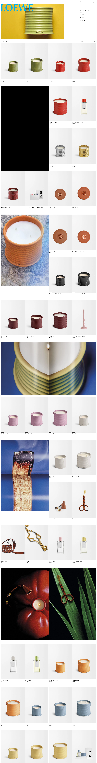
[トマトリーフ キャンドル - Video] (25, 128)
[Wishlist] (93, 2)
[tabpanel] (25, 250)
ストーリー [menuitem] (29, 1)
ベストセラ (82, 14)
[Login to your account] (91, 2)
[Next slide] (23, 61)
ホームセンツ (82, 17)
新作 (81, 12)
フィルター (3, 41)
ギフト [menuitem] (25, 1)
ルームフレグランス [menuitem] (11, 1)
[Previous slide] (3, 61)
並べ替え (7, 41)
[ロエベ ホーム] (17, 7)
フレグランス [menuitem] (3, 1)
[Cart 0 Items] (95, 2)
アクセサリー (82, 20)
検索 (81, 1)
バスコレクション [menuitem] (19, 1)
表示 (95, 41)
